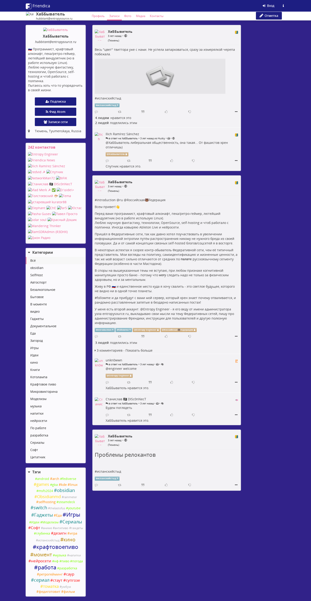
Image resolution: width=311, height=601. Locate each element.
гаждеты (77, 528)
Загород (36, 340)
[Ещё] (236, 111)
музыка (36, 406)
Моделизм (38, 399)
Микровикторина (44, 391)
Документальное (43, 326)
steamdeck (67, 502)
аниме (47, 528)
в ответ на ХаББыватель (123, 138)
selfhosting (47, 502)
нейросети (38, 420)
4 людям (102, 118)
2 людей (102, 123)
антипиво (61, 528)
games (42, 484)
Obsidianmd (49, 496)
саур (70, 574)
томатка (51, 586)
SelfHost (36, 275)
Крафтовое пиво (43, 384)
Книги (35, 370)
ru (121, 200)
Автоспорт (38, 282)
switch (40, 508)
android (43, 479)
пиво (65, 561)
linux (74, 484)
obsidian (36, 268)
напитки (36, 413)
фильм (69, 591)
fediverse (69, 479)
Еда (33, 333)
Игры (34, 348)
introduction (106, 200)
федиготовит (49, 591)
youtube (74, 508)
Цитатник (37, 457)
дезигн (60, 533)
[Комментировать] (96, 111)
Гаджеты (37, 319)
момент (42, 554)
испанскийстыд (48, 540)
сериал (41, 580)
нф (56, 561)
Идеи (34, 355)
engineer (115, 368)
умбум (66, 587)
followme (104, 298)
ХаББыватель (119, 142)
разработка (39, 435)
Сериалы (37, 442)
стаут (57, 580)
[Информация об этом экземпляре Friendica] (283, 5)
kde (64, 484)
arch (55, 478)
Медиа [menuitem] (140, 16)
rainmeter (70, 497)
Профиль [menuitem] (98, 16)
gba (55, 484)
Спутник (112, 166)
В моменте (38, 304)
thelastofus (57, 508)
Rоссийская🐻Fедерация (146, 200)
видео (35, 311)
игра (73, 533)
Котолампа (38, 377)
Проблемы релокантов (125, 454)
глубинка (43, 533)
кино (34, 362)
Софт (34, 450)
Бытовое (37, 297)
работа (47, 567)
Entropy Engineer (156, 309)
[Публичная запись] (125, 35)
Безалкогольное (42, 289)
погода (77, 561)
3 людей (102, 342)
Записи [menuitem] (114, 16)
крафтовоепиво (57, 546)
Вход (270, 5)
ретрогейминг (51, 574)
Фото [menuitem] (127, 16)
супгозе (73, 580)
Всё (33, 260)
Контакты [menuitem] (156, 16)
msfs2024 (45, 491)
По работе (38, 428)
